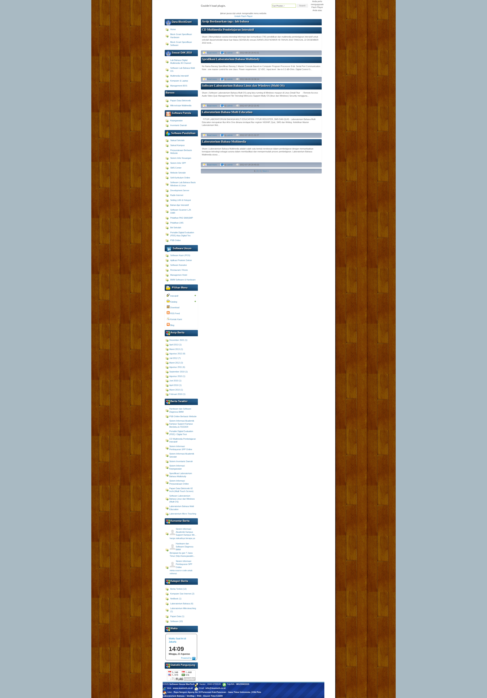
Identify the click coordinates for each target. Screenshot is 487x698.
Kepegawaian (176, 120)
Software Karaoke (178, 265)
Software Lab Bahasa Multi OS (182, 69)
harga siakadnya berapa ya (182, 538)
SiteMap (191, 696)
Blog (172, 325)
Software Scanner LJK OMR (180, 211)
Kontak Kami (176, 319)
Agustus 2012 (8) (177, 353)
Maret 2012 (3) (176, 363)
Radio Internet (176, 195)
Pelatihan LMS (176, 223)
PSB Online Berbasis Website (183, 416)
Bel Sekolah (175, 227)
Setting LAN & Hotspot (180, 200)
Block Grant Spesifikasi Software (181, 43)
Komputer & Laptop (179, 81)
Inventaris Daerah (178, 125)
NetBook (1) (175, 598)
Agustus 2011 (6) (177, 367)
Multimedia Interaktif (179, 76)
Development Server (179, 190)
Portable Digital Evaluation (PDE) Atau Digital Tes (182, 234)
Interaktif (174, 296)
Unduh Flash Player (243, 16)
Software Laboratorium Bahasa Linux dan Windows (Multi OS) (182, 499)
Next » (266, 171)
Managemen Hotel (178, 275)
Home (173, 29)
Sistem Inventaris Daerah (181, 461)
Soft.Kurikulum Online (180, 177)
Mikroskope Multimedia (180, 105)
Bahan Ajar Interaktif (179, 205)
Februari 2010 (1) (177, 394)
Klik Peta (256, 692)
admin (230, 53)
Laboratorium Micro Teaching (182, 514)
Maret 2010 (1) (176, 390)
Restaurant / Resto (179, 270)
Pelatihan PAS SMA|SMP (181, 218)
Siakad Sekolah (177, 140)
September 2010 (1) (178, 372)
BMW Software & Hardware (183, 280)
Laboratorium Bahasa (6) (181, 603)
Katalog (173, 302)
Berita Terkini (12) (178, 589)
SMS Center (175, 168)
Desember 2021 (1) (178, 340)
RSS (199, 696)
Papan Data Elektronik (180, 100)
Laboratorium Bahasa (173, 696)
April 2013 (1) (175, 344)
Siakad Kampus (177, 145)
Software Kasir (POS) (180, 255)
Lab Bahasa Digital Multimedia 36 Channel (180, 61)
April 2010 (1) (175, 385)
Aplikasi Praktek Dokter (181, 260)
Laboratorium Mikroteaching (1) (183, 610)
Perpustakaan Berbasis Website (181, 151)
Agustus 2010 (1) (177, 376)
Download (174, 307)
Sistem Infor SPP (178, 163)
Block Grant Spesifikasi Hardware (181, 35)
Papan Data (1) (177, 616)
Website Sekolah (178, 173)
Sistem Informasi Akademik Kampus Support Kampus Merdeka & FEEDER (181, 424)
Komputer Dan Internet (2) (182, 594)
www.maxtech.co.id (183, 688)
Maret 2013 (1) (176, 349)
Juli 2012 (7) (175, 358)
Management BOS (178, 86)
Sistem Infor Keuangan (180, 158)
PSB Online (175, 240)
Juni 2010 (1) (175, 380)
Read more (212, 53)
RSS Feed (175, 313)
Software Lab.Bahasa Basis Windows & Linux (183, 184)
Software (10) (176, 621)
